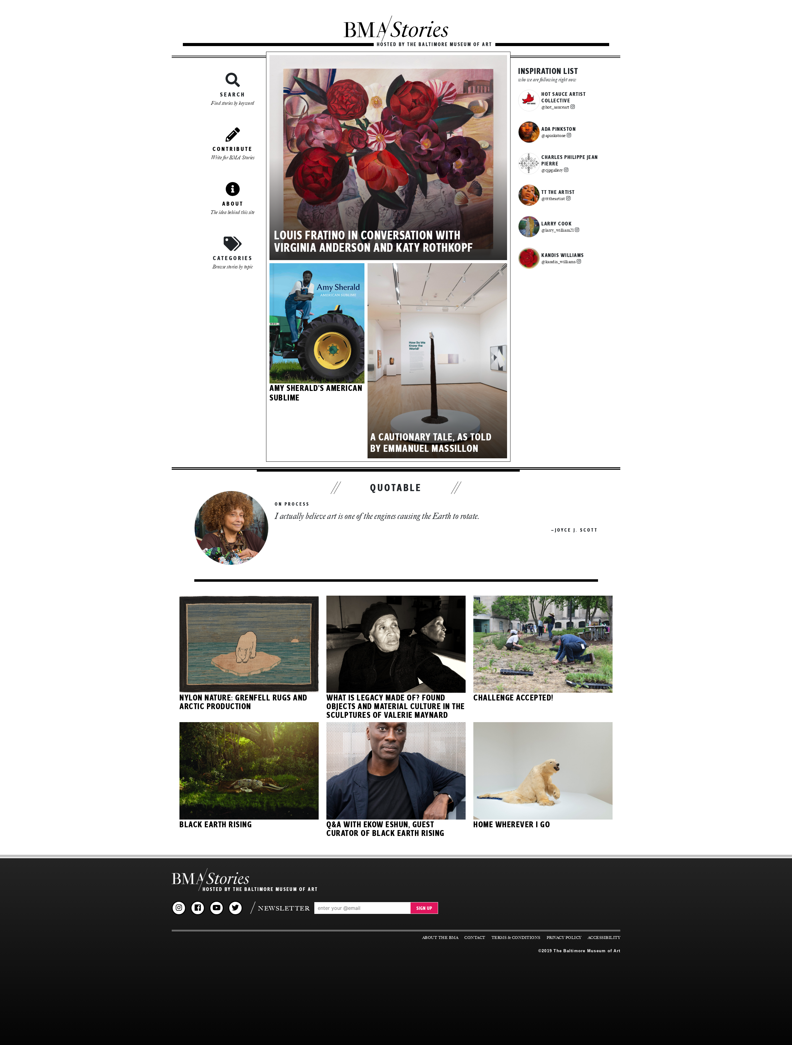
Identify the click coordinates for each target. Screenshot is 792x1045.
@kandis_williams (558, 261)
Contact (474, 938)
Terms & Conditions (516, 938)
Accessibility (604, 938)
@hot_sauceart (555, 107)
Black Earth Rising (215, 824)
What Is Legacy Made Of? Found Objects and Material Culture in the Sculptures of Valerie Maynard (395, 707)
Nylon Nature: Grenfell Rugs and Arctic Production (243, 702)
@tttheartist (553, 198)
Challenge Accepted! (513, 698)
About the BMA (440, 938)
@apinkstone (553, 135)
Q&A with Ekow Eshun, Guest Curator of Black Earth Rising (385, 829)
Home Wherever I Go (511, 824)
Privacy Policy (564, 938)
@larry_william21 (557, 230)
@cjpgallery (552, 170)
